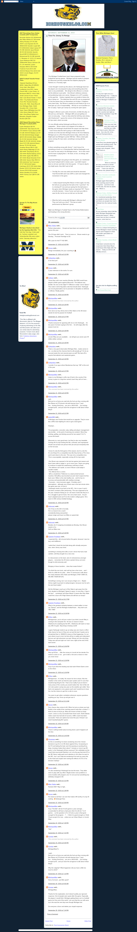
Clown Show (100, 209)
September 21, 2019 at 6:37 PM (58, 371)
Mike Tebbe (52, 225)
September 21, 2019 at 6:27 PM (58, 316)
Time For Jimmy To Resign (59, 36)
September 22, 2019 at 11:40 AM (58, 735)
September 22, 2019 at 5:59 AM (58, 723)
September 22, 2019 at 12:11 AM (58, 701)
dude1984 (51, 417)
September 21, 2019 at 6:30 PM (58, 331)
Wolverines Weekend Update (105, 106)
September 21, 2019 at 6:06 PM (58, 294)
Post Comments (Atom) (61, 925)
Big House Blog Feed (104, 290)
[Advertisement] (30, 189)
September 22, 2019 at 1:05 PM (58, 764)
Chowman (51, 739)
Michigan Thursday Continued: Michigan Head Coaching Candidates (105, 176)
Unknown (51, 506)
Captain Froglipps (54, 536)
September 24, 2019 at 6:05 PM (58, 843)
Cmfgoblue (52, 258)
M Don (50, 617)
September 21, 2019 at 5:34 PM (58, 264)
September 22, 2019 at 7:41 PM (58, 833)
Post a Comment (52, 914)
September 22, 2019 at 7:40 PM (58, 823)
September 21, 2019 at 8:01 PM (58, 383)
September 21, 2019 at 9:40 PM (58, 533)
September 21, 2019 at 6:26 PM (58, 304)
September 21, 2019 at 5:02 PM (58, 244)
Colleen (50, 278)
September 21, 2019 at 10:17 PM (58, 599)
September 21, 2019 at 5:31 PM (58, 254)
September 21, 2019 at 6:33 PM (58, 359)
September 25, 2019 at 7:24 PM (58, 910)
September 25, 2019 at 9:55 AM (58, 883)
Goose (50, 248)
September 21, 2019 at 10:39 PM (58, 613)
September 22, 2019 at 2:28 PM (58, 790)
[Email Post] (88, 217)
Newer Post (49, 921)
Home (68, 921)
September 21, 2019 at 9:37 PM (58, 519)
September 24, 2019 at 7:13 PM (58, 874)
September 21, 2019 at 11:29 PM (58, 660)
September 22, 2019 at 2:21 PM (58, 780)
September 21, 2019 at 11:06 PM (58, 646)
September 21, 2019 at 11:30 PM (58, 672)
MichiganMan (52, 298)
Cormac (50, 836)
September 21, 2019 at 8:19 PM (58, 393)
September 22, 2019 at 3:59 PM (58, 802)
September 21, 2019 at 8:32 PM (58, 503)
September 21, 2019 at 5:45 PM (58, 274)
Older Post (87, 921)
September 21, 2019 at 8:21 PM (58, 413)
